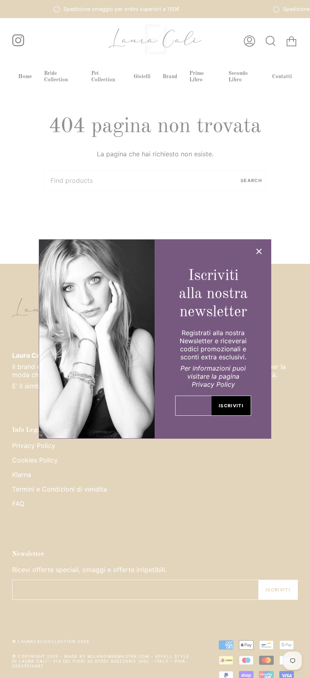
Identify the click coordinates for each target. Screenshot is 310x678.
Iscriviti (231, 405)
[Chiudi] (259, 251)
